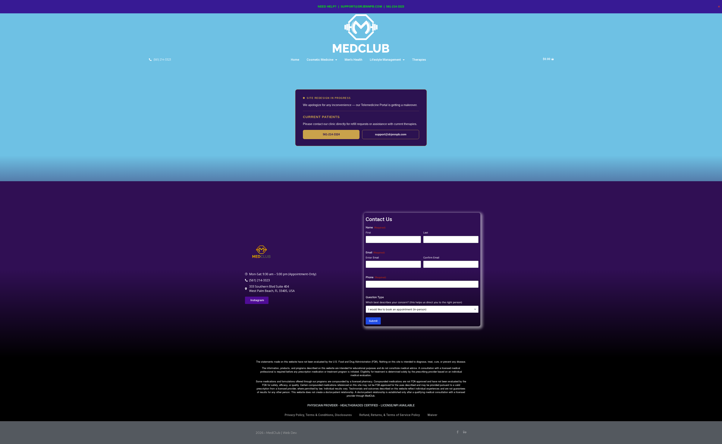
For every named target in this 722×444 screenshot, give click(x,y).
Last (425, 232)
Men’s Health (353, 59)
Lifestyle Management (385, 59)
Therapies (419, 59)
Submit (373, 320)
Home (295, 59)
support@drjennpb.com (361, 6)
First (368, 232)
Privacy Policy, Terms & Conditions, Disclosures (318, 415)
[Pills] (464, 431)
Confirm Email (431, 257)
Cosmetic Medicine (320, 59)
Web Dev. (290, 433)
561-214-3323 (395, 6)
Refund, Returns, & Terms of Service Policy (389, 415)
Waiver (432, 415)
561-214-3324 (331, 134)
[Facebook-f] (457, 431)
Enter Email (372, 257)
